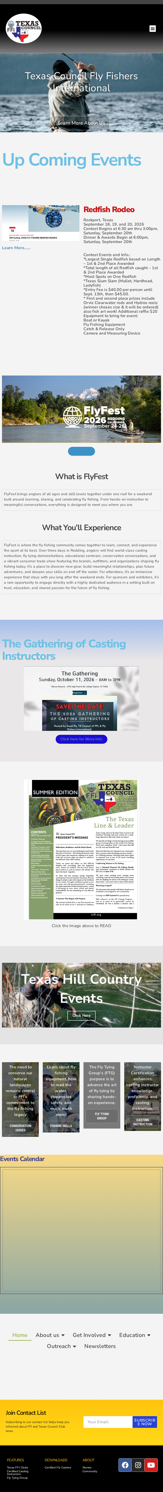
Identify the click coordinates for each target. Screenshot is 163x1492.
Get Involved (89, 1335)
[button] (152, 28)
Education (132, 1335)
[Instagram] (138, 1465)
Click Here (81, 1015)
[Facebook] (125, 1465)
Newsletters (100, 1346)
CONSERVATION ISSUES (20, 1128)
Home (20, 1335)
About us (47, 1335)
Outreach (59, 1346)
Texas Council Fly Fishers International (81, 82)
